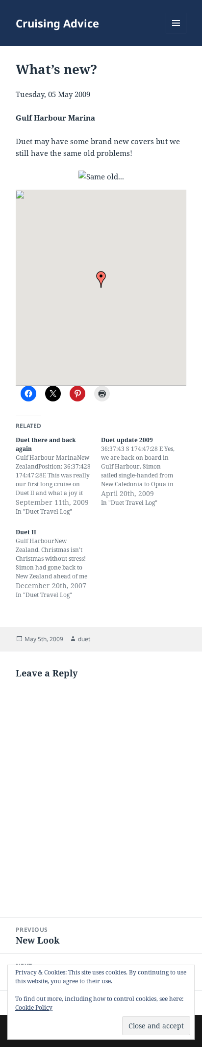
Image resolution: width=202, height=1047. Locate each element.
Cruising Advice (57, 23)
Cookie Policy (33, 1007)
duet (84, 639)
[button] (101, 279)
